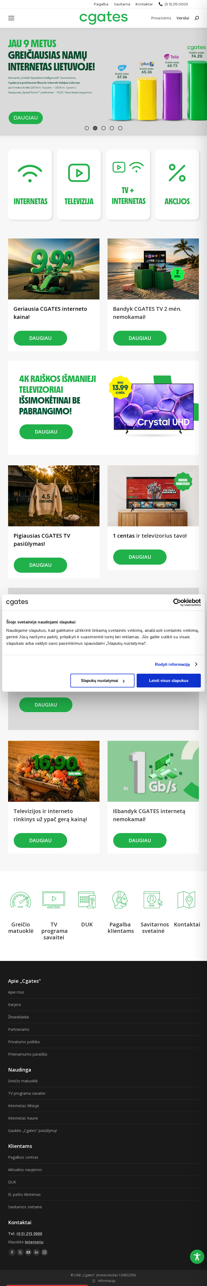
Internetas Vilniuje (23, 1105)
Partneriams (18, 1029)
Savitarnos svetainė (25, 1206)
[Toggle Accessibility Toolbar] (197, 1256)
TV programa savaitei (26, 1093)
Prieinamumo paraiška (27, 1054)
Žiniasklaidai (18, 1016)
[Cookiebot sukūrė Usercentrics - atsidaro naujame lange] (177, 602)
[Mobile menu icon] (11, 18)
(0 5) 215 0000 (176, 4)
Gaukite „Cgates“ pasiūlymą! (32, 1130)
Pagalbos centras (23, 1157)
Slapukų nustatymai (99, 680)
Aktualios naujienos (25, 1169)
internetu (34, 1241)
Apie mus (16, 992)
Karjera (14, 1004)
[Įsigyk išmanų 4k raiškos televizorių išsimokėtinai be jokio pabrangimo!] (60, 371)
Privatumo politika (24, 1041)
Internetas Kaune (23, 1118)
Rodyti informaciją (172, 664)
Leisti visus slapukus (168, 680)
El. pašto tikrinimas (24, 1194)
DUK (12, 1182)
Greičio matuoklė (23, 1080)
